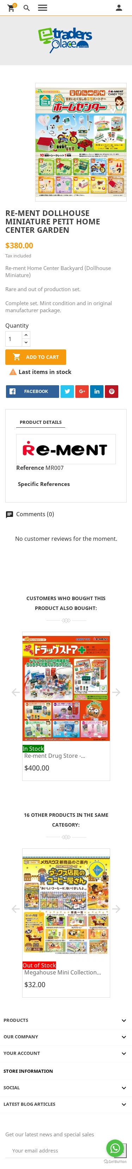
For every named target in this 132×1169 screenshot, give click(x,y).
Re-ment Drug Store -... (54, 756)
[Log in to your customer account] (127, 8)
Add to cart (36, 357)
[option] (66, 709)
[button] (16, 692)
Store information (28, 1071)
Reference (30, 467)
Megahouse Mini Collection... (62, 972)
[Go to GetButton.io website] (115, 1162)
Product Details (41, 422)
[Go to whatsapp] (115, 1148)
